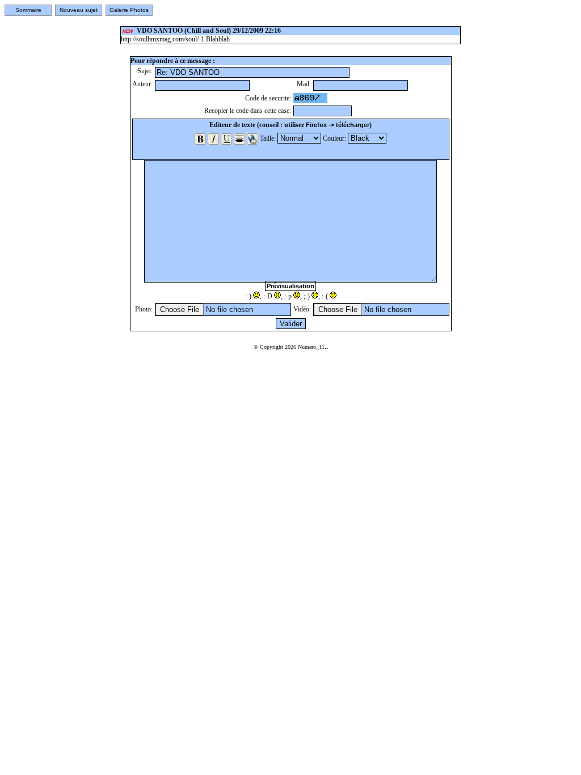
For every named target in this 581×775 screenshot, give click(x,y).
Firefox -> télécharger (337, 124)
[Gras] (200, 139)
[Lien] (252, 139)
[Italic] (213, 139)
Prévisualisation (290, 286)
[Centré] (239, 139)
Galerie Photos (129, 10)
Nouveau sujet (79, 10)
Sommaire (28, 10)
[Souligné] (226, 139)
